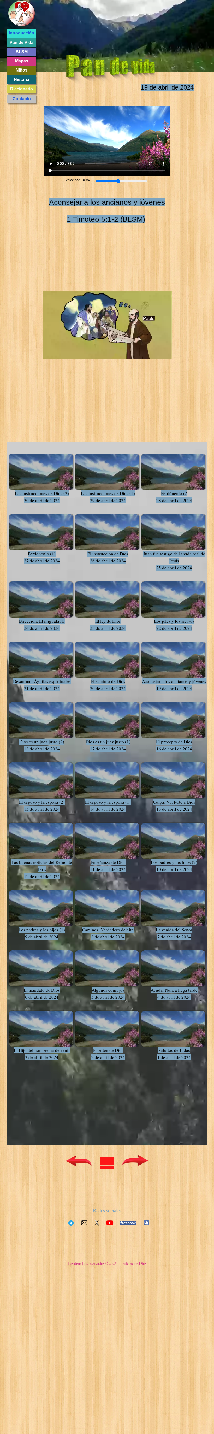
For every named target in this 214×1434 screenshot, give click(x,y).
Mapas (21, 61)
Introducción (21, 33)
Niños (21, 70)
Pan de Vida (21, 42)
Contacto (22, 99)
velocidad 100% (78, 180)
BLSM (22, 52)
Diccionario (21, 89)
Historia (21, 79)
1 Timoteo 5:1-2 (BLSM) (106, 219)
